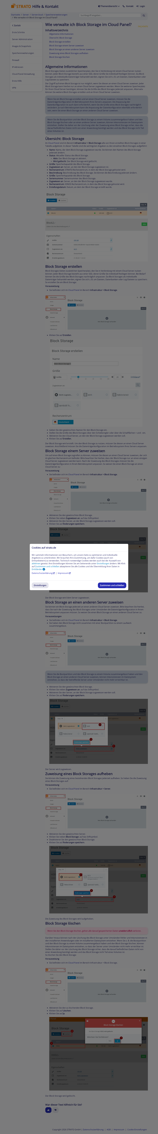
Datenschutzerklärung (42, 573)
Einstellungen (40, 585)
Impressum (63, 573)
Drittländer (37, 569)
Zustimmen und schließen (112, 585)
